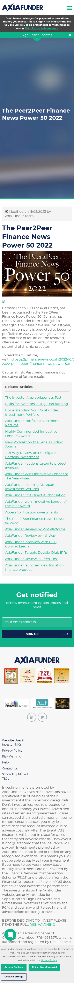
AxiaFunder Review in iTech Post (31, 559)
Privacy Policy (49, 960)
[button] (69, 7)
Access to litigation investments (31, 512)
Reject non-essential (44, 967)
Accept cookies (14, 967)
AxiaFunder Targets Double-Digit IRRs (36, 552)
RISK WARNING (42, 924)
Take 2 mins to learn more (41, 28)
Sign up (32, 634)
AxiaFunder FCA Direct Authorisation (35, 495)
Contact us (10, 768)
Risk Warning (11, 756)
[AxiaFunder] (22, 6)
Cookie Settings (14, 977)
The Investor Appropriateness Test (33, 397)
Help (5, 762)
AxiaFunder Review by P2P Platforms (35, 529)
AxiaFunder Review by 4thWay (30, 535)
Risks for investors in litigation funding (36, 404)
